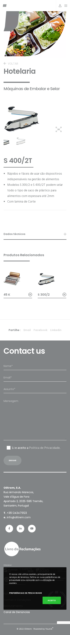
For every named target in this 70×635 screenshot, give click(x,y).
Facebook (40, 330)
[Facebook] (9, 528)
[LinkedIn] (20, 528)
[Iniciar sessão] (59, 5)
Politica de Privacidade (44, 448)
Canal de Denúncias (17, 612)
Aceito (52, 600)
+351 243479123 (17, 513)
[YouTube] (32, 528)
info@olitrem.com (19, 517)
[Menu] (65, 5)
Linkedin (55, 330)
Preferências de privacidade (25, 592)
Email (27, 330)
